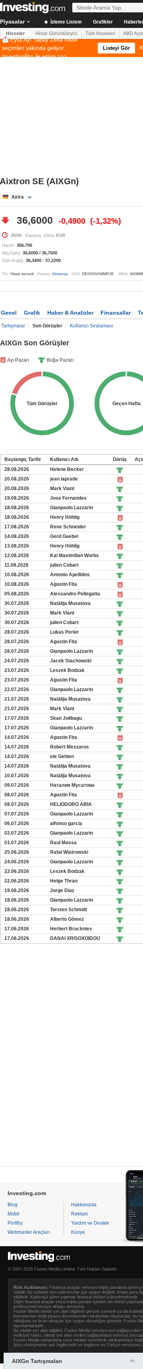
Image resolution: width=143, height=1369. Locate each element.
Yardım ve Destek (90, 1223)
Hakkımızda (84, 1204)
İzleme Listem (65, 22)
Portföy (15, 1223)
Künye (78, 1232)
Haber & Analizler (70, 312)
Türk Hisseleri (100, 33)
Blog (12, 1204)
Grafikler (103, 22)
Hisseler (15, 33)
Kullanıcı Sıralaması (91, 326)
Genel (9, 312)
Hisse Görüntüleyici (56, 33)
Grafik (32, 312)
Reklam (79, 1214)
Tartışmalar (13, 326)
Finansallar (115, 312)
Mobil (13, 1214)
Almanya (60, 274)
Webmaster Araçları (29, 1232)
